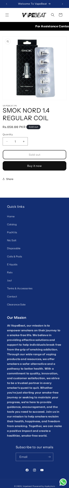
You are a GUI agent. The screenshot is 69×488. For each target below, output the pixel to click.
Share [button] (9, 179)
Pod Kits (12, 232)
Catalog (12, 224)
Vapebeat (27, 486)
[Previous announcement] (6, 4)
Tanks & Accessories (19, 288)
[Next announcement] (62, 4)
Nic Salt (11, 240)
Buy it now (34, 166)
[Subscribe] (49, 457)
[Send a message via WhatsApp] (63, 482)
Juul (9, 280)
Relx (10, 272)
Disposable (14, 248)
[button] (7, 15)
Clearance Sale (16, 304)
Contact (12, 296)
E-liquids (12, 264)
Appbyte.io (49, 486)
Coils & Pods (14, 256)
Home (11, 216)
